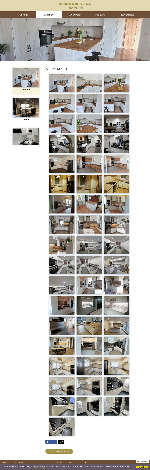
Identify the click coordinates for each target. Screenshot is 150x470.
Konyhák (26, 119)
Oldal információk (61, 463)
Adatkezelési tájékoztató (76, 463)
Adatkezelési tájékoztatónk (42, 468)
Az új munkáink (26, 89)
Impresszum (90, 463)
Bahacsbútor (75, 5)
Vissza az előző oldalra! (60, 452)
